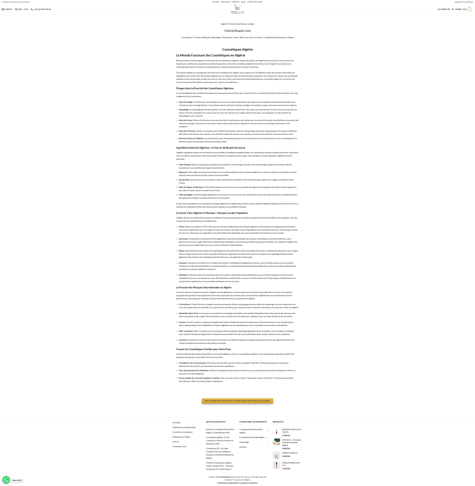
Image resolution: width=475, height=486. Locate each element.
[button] (444, 9)
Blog (243, 2)
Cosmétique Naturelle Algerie (252, 437)
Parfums (243, 447)
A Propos (176, 422)
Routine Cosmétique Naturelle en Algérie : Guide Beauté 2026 (220, 431)
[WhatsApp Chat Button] (6, 480)
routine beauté (268, 138)
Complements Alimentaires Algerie (251, 431)
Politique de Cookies (181, 437)
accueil (216, 2)
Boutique (225, 2)
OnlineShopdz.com (237, 30)
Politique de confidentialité (184, 427)
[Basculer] (267, 430)
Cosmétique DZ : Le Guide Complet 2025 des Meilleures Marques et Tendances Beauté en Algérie (220, 453)
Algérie (291, 37)
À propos (235, 2)
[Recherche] (453, 9)
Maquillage (244, 442)
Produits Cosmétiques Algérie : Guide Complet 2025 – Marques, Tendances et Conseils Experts (220, 465)
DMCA (176, 441)
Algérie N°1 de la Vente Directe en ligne (237, 24)
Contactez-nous (254, 2)
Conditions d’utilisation (183, 432)
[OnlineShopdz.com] (237, 9)
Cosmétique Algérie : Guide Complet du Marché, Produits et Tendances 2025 (219, 440)
